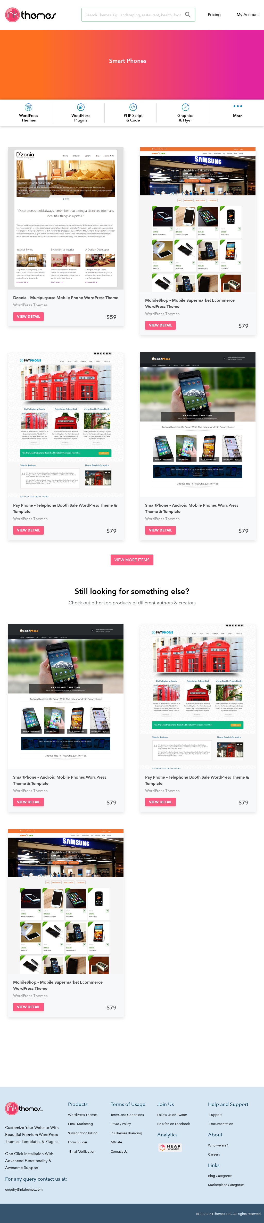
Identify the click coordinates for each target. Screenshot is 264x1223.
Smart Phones (127, 60)
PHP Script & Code (133, 118)
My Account (248, 14)
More (238, 115)
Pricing (214, 14)
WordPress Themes (28, 118)
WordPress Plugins (80, 118)
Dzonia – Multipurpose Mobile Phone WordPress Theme (65, 297)
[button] (28, 316)
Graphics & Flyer (185, 118)
